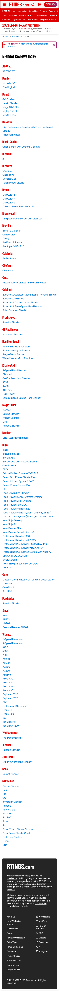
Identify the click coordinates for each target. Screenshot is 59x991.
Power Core (8, 809)
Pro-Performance (11, 737)
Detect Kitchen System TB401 (18, 481)
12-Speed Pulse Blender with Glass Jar (22, 218)
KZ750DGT (8, 71)
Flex (4, 789)
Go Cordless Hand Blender (16, 378)
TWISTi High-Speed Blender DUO (20, 563)
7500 (5, 655)
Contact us (12, 951)
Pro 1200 (7, 591)
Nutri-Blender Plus (11, 528)
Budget (52, 11)
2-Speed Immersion (12, 639)
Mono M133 (8, 83)
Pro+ (5, 821)
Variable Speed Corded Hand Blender (21, 397)
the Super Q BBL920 (13, 246)
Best (4, 11)
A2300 (6, 658)
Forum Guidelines (15, 947)
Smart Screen (9, 559)
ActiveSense (9, 258)
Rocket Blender (10, 773)
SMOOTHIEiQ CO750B (14, 555)
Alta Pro (6, 674)
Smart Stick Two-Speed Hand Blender (22, 306)
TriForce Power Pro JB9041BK (18, 206)
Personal (43, 11)
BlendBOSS (8, 457)
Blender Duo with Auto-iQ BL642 (19, 461)
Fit (3, 489)
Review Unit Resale (16, 937)
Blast (5, 449)
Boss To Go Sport (11, 230)
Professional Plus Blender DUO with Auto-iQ (25, 543)
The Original (8, 87)
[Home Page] (19, 4)
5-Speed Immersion (12, 643)
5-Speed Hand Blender (14, 370)
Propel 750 (8, 713)
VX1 (4, 717)
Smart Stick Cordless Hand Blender (20, 302)
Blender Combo (10, 786)
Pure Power (8, 393)
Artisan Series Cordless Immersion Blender (24, 282)
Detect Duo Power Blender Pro (18, 477)
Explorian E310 (10, 694)
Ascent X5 (7, 690)
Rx (3, 825)
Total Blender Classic (13, 182)
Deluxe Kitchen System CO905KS (20, 473)
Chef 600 (7, 170)
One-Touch (8, 587)
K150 (5, 382)
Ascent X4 (7, 686)
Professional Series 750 (14, 706)
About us (11, 916)
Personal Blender (11, 134)
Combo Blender (10, 413)
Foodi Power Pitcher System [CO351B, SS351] (26, 512)
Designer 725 (9, 178)
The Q (5, 238)
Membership (12, 878)
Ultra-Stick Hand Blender (15, 437)
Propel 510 (7, 709)
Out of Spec (12, 942)
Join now (50, 4)
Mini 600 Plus (9, 115)
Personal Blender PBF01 (15, 627)
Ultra (4, 844)
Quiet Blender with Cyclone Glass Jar (21, 146)
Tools (5, 15)
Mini (4, 421)
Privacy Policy (13, 956)
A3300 (6, 666)
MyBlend (7, 583)
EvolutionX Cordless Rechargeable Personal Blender (29, 294)
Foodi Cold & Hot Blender (15, 492)
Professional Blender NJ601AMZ (19, 540)
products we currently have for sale (26, 904)
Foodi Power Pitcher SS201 (16, 508)
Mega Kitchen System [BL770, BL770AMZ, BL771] (29, 516)
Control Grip (8, 234)
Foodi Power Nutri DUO (14, 504)
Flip (4, 793)
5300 (5, 651)
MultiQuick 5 (8, 194)
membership (26, 29)
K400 (5, 386)
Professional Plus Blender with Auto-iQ (22, 547)
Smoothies (33, 11)
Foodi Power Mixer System (16, 500)
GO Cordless (9, 99)
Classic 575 (8, 174)
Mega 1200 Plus (10, 107)
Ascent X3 (7, 682)
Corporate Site (13, 969)
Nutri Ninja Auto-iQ (12, 520)
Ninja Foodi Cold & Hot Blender (25, 19)
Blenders (12, 11)
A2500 (6, 662)
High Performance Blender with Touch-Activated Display (27, 129)
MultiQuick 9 (8, 202)
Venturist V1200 (10, 725)
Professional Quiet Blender (16, 350)
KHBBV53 (7, 390)
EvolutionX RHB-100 (13, 298)
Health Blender (10, 103)
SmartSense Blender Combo (17, 833)
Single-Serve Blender (13, 354)
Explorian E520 (10, 698)
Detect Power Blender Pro (16, 485)
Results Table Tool (27, 15)
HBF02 (6, 623)
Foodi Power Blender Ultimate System (22, 496)
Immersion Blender (12, 801)
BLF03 (6, 619)
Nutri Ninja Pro (9, 524)
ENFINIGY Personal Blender (17, 761)
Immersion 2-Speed (12, 334)
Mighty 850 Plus (10, 111)
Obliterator (7, 270)
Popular (6, 19)
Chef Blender (9, 465)
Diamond (7, 374)
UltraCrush (7, 567)
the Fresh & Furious (12, 242)
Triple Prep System (12, 837)
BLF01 (5, 615)
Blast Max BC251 (11, 453)
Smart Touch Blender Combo (17, 829)
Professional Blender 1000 (16, 536)
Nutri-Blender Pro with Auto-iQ (18, 532)
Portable (6, 805)
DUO (5, 469)
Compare (13, 15)
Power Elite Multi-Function (16, 346)
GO (4, 797)
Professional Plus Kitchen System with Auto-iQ (26, 551)
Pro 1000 (7, 813)
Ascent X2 (7, 678)
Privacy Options (14, 960)
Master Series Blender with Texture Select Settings (28, 579)
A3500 (6, 670)
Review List (42, 15)
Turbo (5, 840)
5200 (5, 647)
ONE (4, 702)
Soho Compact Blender (14, 310)
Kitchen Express (10, 417)
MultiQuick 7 (8, 198)
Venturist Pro (9, 721)
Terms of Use (13, 965)
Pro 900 (6, 817)
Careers (10, 933)
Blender (6, 409)
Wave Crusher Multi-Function (17, 358)
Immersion (22, 11)
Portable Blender (11, 322)
